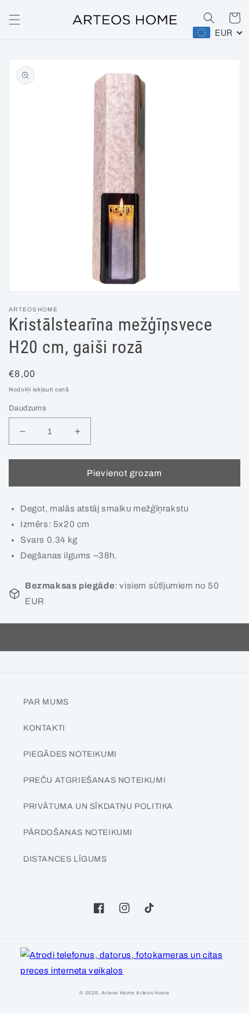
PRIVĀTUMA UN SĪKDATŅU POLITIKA (98, 806)
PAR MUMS (46, 702)
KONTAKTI (44, 728)
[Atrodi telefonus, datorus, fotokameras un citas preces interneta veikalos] (124, 963)
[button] (14, 19)
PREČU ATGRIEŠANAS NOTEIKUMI (94, 780)
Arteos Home (118, 993)
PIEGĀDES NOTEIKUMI (70, 754)
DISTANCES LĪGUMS (65, 859)
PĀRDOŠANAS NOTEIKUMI (78, 832)
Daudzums (27, 408)
